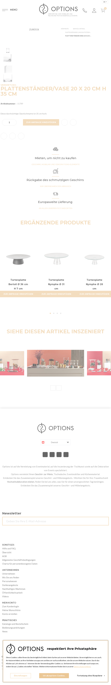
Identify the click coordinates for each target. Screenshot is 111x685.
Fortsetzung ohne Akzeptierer (91, 675)
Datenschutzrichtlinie (82, 666)
